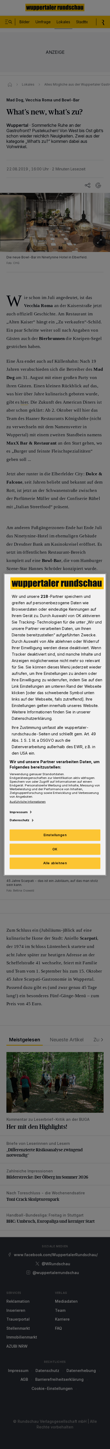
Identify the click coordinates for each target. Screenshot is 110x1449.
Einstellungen (55, 835)
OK (55, 849)
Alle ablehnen (55, 863)
